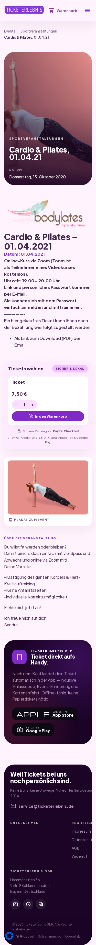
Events (9, 31)
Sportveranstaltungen (38, 31)
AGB (76, 848)
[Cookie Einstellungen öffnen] (9, 936)
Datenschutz (83, 839)
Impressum (81, 831)
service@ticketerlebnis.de (42, 806)
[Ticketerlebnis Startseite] (24, 9)
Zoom (43, 260)
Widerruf (79, 856)
